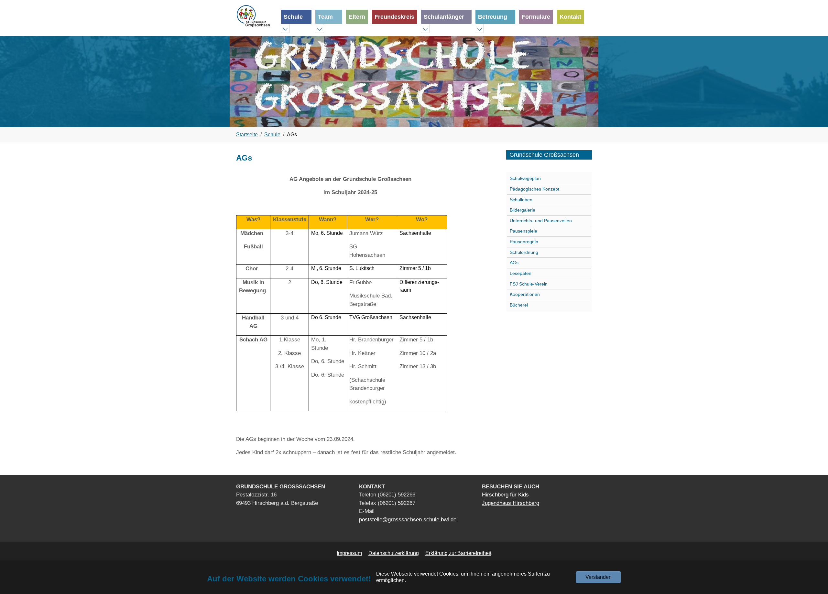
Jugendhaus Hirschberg (510, 503)
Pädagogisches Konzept (534, 189)
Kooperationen (525, 294)
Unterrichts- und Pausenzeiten (541, 220)
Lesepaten (520, 273)
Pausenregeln (524, 241)
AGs (514, 262)
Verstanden (598, 577)
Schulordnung (524, 252)
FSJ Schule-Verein (529, 284)
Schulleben (521, 199)
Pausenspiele (523, 231)
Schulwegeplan (525, 178)
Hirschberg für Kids (505, 495)
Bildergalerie (522, 210)
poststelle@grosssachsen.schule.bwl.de (407, 519)
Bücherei (519, 304)
